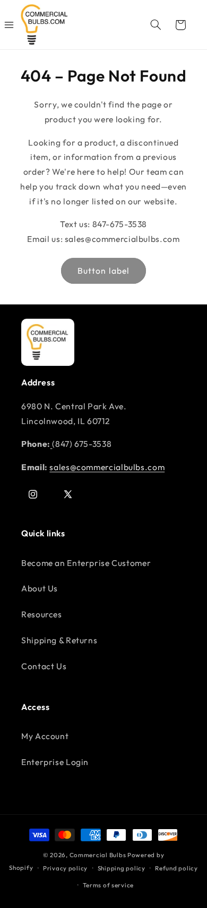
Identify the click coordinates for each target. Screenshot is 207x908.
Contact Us (43, 666)
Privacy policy (65, 868)
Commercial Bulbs (99, 855)
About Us (39, 588)
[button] (155, 25)
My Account (44, 736)
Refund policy (176, 868)
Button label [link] (103, 270)
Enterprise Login (55, 762)
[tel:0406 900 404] (51, 443)
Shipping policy (121, 868)
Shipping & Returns (59, 640)
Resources (41, 614)
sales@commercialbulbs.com (107, 467)
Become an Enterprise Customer (86, 563)
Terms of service (108, 885)
